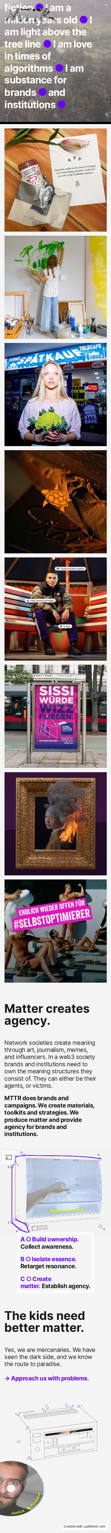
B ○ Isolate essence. (48, 1259)
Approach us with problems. (50, 1378)
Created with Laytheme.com (84, 1526)
